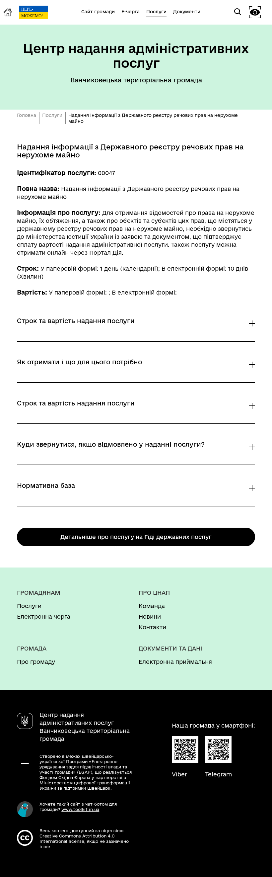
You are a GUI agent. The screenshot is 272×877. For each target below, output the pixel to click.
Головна (26, 115)
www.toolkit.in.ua (80, 809)
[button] (255, 12)
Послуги (52, 115)
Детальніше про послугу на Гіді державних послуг (136, 537)
